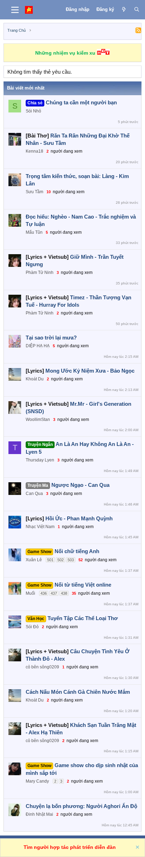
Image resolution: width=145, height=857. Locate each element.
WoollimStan (38, 419)
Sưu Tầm (34, 191)
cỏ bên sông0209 (42, 667)
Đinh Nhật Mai (39, 814)
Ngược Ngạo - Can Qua (80, 485)
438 (64, 593)
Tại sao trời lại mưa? (51, 338)
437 (54, 593)
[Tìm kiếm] (136, 10)
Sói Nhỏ (33, 111)
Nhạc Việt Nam (40, 526)
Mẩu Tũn (34, 232)
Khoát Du (35, 379)
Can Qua (34, 493)
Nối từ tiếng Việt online (83, 585)
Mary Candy (37, 781)
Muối (30, 593)
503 (71, 560)
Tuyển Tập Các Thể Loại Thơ (83, 618)
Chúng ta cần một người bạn (81, 102)
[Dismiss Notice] (137, 848)
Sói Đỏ (32, 626)
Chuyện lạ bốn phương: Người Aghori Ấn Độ (81, 806)
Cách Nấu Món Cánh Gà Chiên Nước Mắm (78, 692)
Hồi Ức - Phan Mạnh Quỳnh (79, 518)
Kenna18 (34, 151)
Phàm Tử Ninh (39, 272)
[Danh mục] (15, 10)
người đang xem (66, 151)
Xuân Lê (34, 559)
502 (60, 560)
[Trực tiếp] (124, 10)
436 (43, 593)
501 (50, 560)
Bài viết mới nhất (25, 88)
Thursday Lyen (40, 460)
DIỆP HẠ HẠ (38, 345)
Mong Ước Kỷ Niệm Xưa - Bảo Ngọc (89, 371)
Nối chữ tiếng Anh (77, 551)
